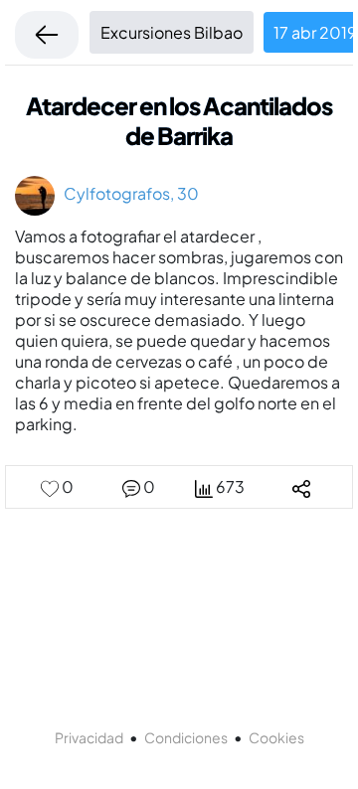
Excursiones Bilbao (171, 32)
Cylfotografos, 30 (127, 193)
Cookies (276, 737)
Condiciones (186, 737)
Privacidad (89, 737)
